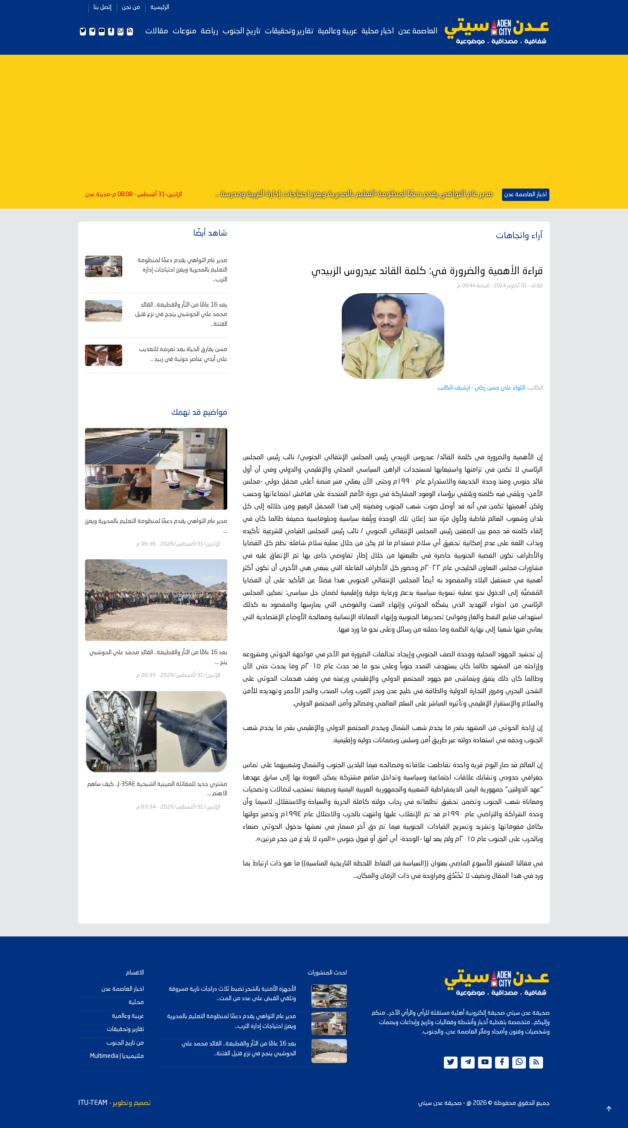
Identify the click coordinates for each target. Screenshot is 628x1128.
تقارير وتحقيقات (289, 31)
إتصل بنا (103, 7)
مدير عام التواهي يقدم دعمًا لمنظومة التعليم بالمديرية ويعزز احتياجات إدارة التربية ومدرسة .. (354, 194)
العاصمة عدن (417, 31)
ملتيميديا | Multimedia (117, 1056)
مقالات (156, 31)
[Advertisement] (314, 123)
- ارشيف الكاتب (481, 388)
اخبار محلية (377, 31)
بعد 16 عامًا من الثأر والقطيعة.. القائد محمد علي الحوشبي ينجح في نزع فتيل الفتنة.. (181, 314)
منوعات (185, 31)
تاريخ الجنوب (242, 31)
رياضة (209, 31)
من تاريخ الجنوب (125, 1043)
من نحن (131, 7)
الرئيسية (159, 7)
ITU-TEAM (92, 1103)
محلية (136, 1002)
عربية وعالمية (337, 31)
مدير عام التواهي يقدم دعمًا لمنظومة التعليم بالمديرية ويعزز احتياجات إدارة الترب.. (182, 270)
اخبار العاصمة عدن (122, 989)
